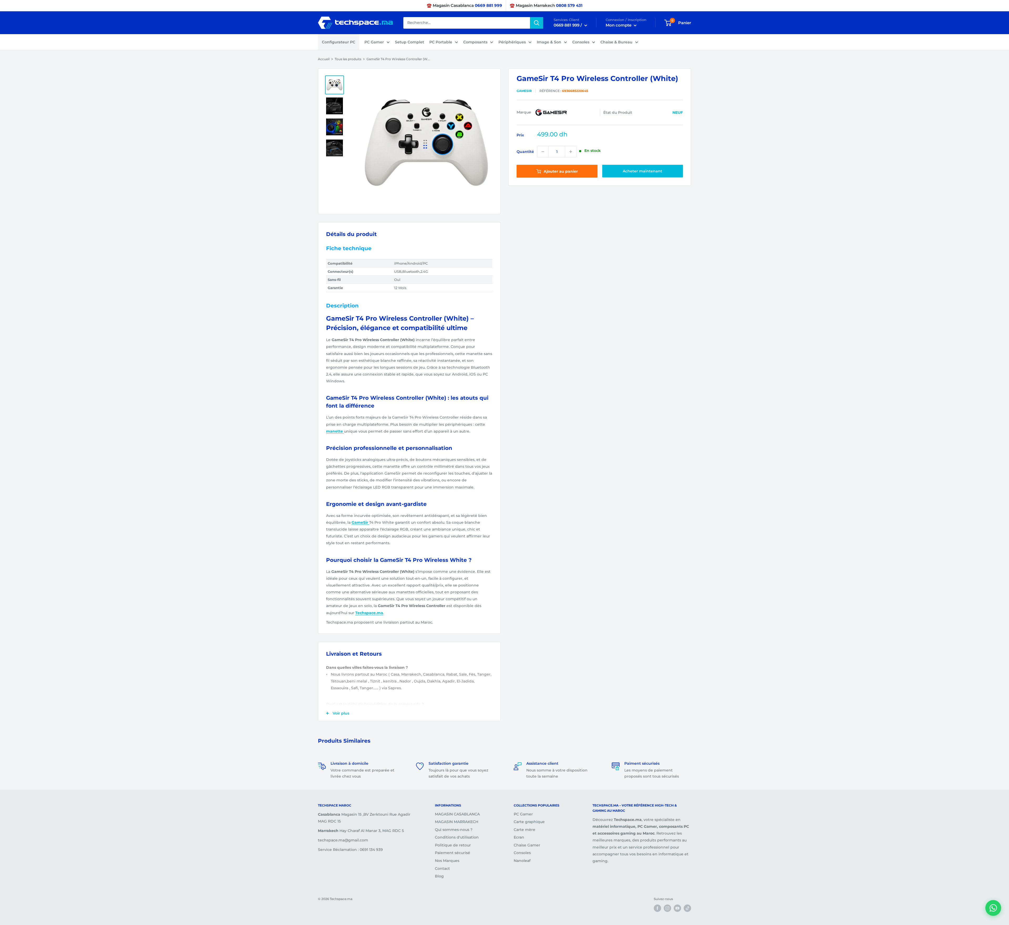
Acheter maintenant (642, 171)
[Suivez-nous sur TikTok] (687, 908)
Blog (439, 876)
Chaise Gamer (527, 845)
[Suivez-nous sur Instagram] (667, 908)
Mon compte (619, 25)
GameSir (524, 91)
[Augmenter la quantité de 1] (570, 151)
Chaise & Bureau (616, 42)
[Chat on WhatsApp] (993, 908)
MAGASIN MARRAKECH (456, 821)
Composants (475, 42)
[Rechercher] (536, 23)
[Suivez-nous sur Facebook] (657, 908)
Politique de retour (453, 845)
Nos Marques (447, 860)
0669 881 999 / (568, 25)
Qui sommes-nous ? (453, 829)
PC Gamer (374, 42)
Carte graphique (529, 821)
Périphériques (512, 42)
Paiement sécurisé (452, 852)
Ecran (519, 837)
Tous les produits (348, 59)
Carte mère (524, 829)
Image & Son (549, 42)
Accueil (324, 59)
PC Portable (440, 42)
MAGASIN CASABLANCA (457, 814)
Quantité (525, 151)
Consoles (580, 42)
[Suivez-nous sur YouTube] (677, 908)
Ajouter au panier (560, 171)
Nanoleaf (522, 860)
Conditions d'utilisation (457, 837)
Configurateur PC (338, 42)
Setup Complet (409, 42)
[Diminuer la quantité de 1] (542, 151)
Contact (442, 868)
